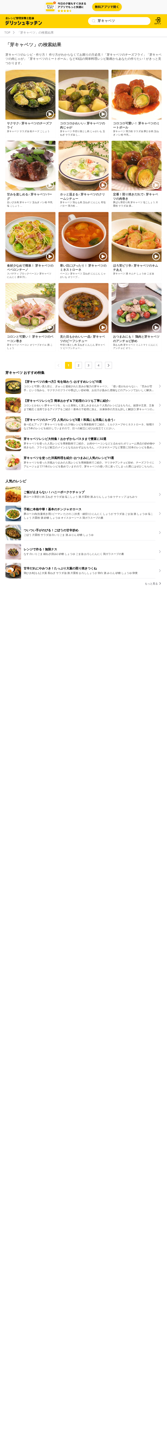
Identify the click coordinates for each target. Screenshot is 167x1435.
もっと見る (152, 583)
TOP (7, 32)
